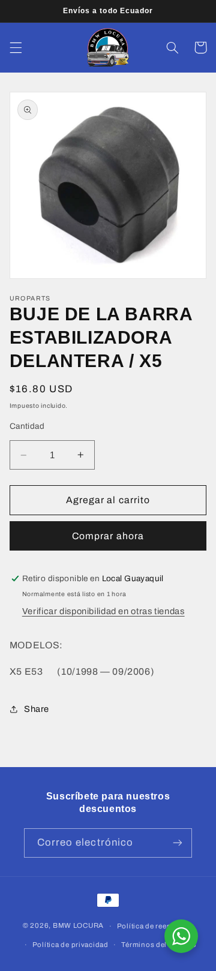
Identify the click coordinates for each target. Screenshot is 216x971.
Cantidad (27, 426)
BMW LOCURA (78, 926)
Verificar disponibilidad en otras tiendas (103, 611)
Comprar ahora (108, 536)
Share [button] (36, 709)
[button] (15, 47)
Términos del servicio (158, 944)
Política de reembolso (155, 926)
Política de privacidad (70, 944)
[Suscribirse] (177, 843)
